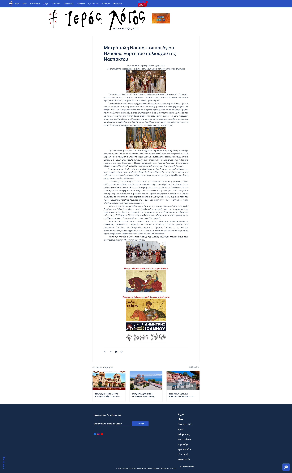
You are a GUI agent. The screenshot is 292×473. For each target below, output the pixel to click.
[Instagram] (142, 2)
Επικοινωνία (184, 459)
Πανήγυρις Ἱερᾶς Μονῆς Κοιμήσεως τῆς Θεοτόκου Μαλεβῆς (107, 395)
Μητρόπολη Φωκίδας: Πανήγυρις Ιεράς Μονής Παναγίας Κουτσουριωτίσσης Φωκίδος (145, 395)
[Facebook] (139, 2)
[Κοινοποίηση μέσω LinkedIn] (116, 352)
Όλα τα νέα (183, 454)
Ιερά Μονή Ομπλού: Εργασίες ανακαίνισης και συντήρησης (181, 395)
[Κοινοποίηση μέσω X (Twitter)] (110, 352)
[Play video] (146, 281)
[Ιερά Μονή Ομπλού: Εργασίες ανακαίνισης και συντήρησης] (183, 380)
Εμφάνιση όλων (194, 367)
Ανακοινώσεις (184, 439)
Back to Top (4, 463)
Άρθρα (181, 429)
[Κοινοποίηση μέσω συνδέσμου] (122, 352)
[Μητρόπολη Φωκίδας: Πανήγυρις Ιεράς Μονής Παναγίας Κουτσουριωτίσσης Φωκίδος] (146, 380)
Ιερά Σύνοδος (184, 449)
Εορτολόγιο (183, 444)
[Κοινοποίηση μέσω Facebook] (105, 352)
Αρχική (181, 414)
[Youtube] (146, 2)
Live (180, 419)
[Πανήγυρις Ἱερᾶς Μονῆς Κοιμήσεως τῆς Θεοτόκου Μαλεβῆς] (109, 380)
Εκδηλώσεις (184, 434)
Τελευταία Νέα (185, 424)
